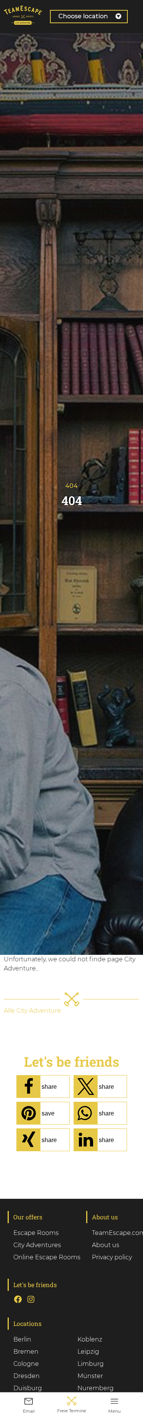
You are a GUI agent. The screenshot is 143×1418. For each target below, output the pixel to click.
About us (105, 1245)
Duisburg (27, 1388)
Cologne (26, 1363)
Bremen (26, 1351)
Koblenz (89, 1339)
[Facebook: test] (17, 1299)
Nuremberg (95, 1388)
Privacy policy (112, 1257)
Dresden (26, 1376)
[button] (43, 1086)
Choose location (83, 16)
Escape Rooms (36, 1232)
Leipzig (88, 1351)
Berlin (22, 1339)
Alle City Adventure (32, 1010)
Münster (90, 1376)
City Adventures (37, 1245)
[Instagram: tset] (30, 1299)
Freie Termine (71, 1410)
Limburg (90, 1363)
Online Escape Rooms (46, 1257)
